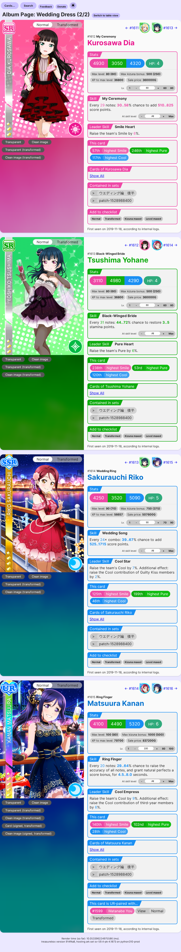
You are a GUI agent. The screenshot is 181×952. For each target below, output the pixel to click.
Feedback (46, 6)
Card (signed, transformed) (23, 825)
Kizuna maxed (133, 218)
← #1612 (131, 245)
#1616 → (170, 688)
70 (165, 522)
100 (171, 748)
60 (165, 88)
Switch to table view (106, 15)
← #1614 (131, 688)
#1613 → (170, 28)
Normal (96, 218)
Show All (97, 176)
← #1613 (131, 462)
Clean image (40, 142)
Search (28, 5)
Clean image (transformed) (23, 157)
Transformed (112, 218)
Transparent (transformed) (23, 149)
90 (171, 522)
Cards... (9, 5)
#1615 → (170, 462)
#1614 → (170, 245)
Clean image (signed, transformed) (28, 833)
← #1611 (132, 28)
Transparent (13, 142)
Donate (61, 6)
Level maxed (153, 218)
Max (171, 116)
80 (171, 88)
